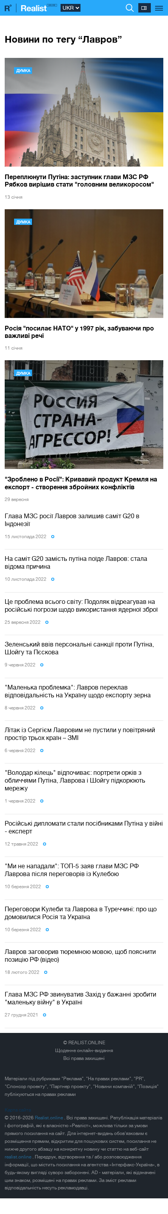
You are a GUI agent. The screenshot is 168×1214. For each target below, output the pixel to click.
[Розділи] (159, 3)
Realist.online (49, 1118)
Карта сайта (18, 1110)
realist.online (18, 1157)
